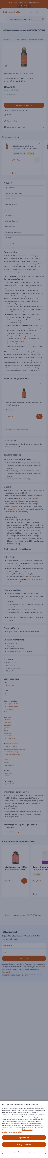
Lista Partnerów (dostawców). (12, 1132)
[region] (24, 1129)
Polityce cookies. (27, 1130)
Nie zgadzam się (24, 1145)
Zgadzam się (24, 1137)
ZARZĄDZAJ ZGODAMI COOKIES (24, 1152)
